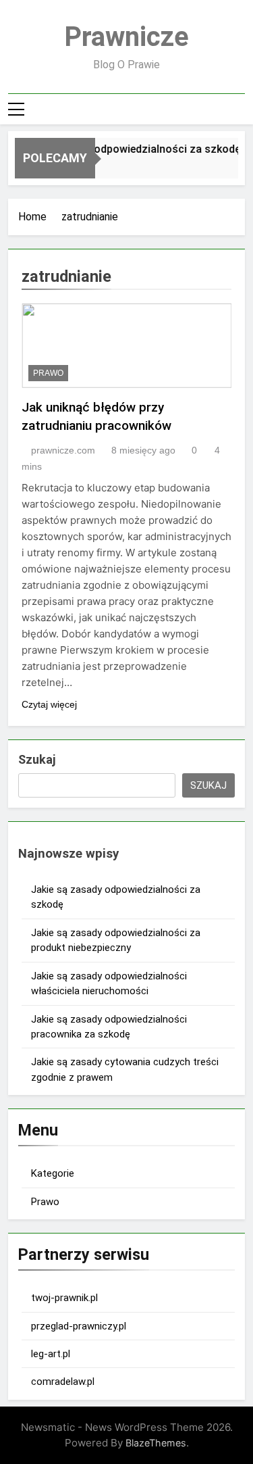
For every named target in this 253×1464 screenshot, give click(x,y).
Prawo (45, 1202)
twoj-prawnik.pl (64, 1298)
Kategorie (52, 1173)
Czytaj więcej (49, 704)
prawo (48, 373)
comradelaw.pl (62, 1381)
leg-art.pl (50, 1354)
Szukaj (36, 759)
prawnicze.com (63, 450)
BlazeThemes (155, 1442)
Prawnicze (126, 37)
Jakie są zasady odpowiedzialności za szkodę (124, 149)
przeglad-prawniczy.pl (78, 1326)
